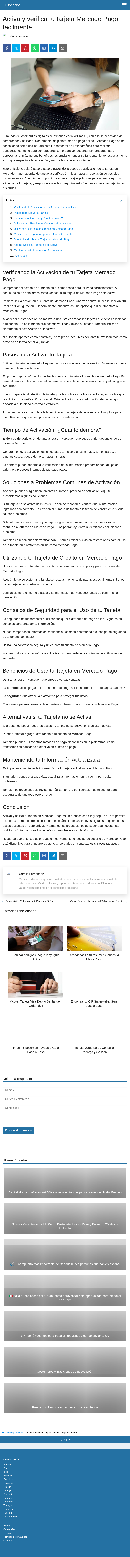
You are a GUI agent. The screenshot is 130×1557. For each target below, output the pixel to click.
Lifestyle (7, 1490)
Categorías (9, 1529)
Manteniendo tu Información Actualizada (38, 250)
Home (6, 1525)
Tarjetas (7, 1497)
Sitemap (7, 1533)
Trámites (8, 1509)
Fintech (7, 1486)
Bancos (7, 1468)
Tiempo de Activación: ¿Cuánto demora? (38, 218)
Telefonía (8, 1501)
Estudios (8, 1479)
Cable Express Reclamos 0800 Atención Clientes (97, 901)
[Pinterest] (25, 48)
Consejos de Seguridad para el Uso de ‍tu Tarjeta (43, 234)
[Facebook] (7, 48)
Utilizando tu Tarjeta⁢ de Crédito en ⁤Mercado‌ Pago (43, 228)
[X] (16, 48)
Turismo (7, 1512)
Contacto (8, 1540)
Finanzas (8, 1483)
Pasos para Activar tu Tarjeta (31, 212)
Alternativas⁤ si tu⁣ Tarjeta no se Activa (36, 244)
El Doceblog (12, 5)
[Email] (63, 48)
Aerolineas (9, 1464)
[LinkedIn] (44, 48)
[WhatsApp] (35, 48)
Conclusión (22, 255)
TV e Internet (10, 1516)
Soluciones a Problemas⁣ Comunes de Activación (43, 223)
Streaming (8, 1494)
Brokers (7, 1475)
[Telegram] (53, 48)
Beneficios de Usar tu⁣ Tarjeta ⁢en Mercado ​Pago (42, 239)
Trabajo (7, 1505)
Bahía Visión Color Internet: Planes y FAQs (29, 901)
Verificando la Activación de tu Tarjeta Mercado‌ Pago (45, 207)
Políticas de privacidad (15, 1536)
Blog (5, 1471)
